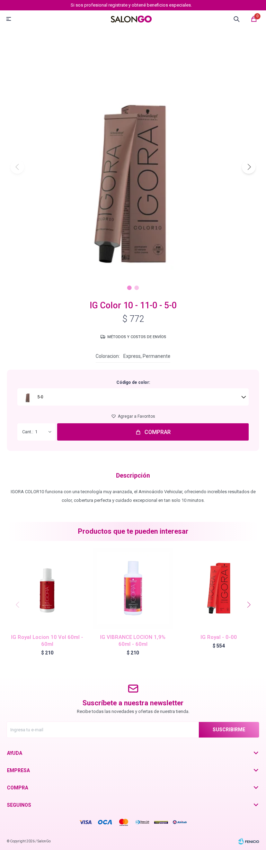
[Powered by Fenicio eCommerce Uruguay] (248, 841)
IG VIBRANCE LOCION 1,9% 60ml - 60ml (133, 640)
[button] (249, 167)
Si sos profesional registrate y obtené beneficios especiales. (131, 5)
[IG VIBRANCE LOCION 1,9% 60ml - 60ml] (133, 588)
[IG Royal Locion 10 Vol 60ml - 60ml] (47, 588)
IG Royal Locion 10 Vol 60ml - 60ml (47, 640)
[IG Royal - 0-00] (218, 588)
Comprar (157, 432)
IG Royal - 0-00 (219, 637)
